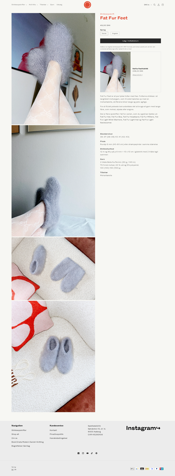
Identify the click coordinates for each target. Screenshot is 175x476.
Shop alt (15, 434)
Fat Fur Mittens (147, 117)
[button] (19, 5)
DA (12, 469)
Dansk (104, 33)
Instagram (141, 428)
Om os (14, 438)
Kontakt (53, 430)
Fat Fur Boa (117, 117)
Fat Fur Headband (131, 117)
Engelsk (115, 33)
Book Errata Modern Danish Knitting (28, 442)
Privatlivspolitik (56, 434)
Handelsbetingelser (58, 438)
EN (15, 469)
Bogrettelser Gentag (21, 446)
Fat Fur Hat (105, 117)
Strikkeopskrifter (19, 430)
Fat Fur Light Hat (131, 120)
